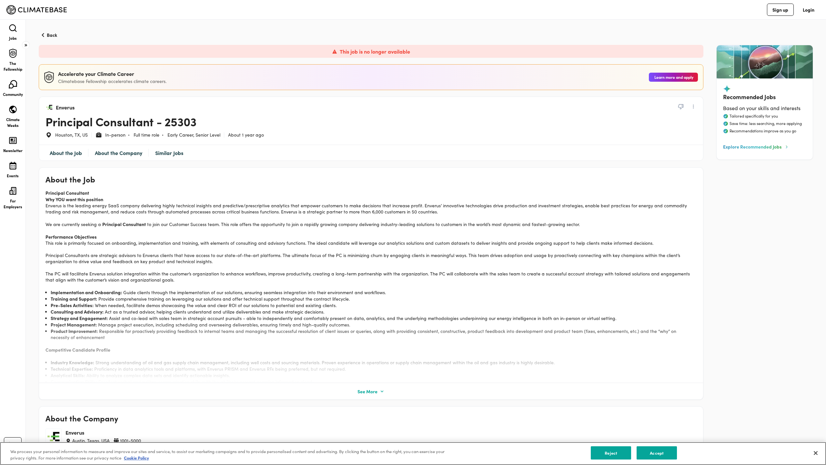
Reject (611, 453)
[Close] (816, 453)
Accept (657, 453)
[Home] (36, 10)
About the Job (66, 152)
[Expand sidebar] (26, 45)
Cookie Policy (136, 458)
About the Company (118, 152)
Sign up (780, 9)
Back (52, 35)
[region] (413, 453)
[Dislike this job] (680, 106)
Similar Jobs (169, 152)
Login (808, 9)
